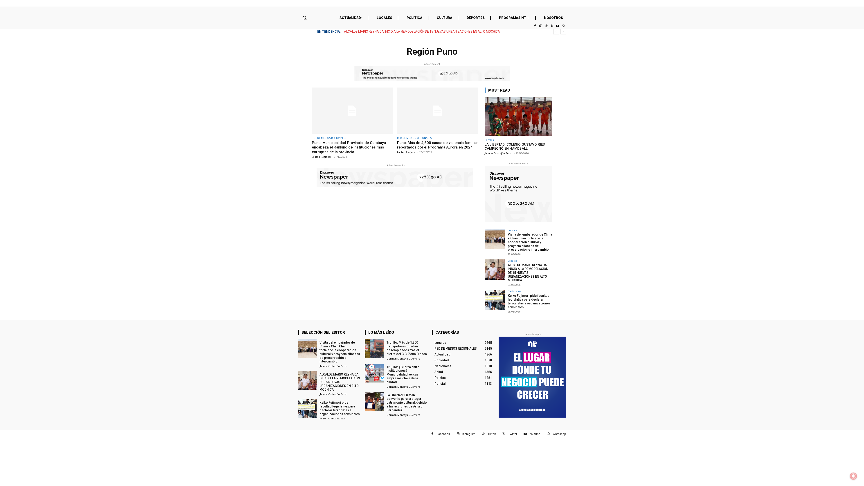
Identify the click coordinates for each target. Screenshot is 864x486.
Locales (489, 140)
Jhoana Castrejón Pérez (499, 153)
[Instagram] (540, 26)
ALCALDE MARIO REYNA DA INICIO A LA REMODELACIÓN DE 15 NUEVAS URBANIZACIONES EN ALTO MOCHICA (422, 31)
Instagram (468, 434)
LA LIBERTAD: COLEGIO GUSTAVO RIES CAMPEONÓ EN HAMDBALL (515, 146)
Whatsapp (559, 434)
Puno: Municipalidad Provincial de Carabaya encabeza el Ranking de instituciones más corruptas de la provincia (349, 147)
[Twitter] (552, 26)
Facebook (443, 434)
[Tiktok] (546, 26)
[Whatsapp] (563, 26)
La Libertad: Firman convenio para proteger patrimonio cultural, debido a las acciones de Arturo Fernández (407, 402)
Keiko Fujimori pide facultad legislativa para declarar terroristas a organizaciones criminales (529, 301)
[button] (304, 17)
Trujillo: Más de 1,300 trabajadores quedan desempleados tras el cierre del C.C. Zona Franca (407, 348)
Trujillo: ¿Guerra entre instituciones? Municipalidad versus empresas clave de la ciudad (403, 374)
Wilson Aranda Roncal (332, 418)
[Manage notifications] (853, 476)
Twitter (512, 434)
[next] (563, 31)
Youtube (534, 434)
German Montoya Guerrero (403, 358)
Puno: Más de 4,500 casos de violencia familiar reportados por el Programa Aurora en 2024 (437, 144)
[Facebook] (535, 26)
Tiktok (492, 434)
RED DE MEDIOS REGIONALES (329, 138)
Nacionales (514, 291)
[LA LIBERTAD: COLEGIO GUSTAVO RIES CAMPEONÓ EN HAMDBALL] (518, 116)
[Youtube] (557, 26)
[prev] (556, 31)
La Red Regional (321, 156)
